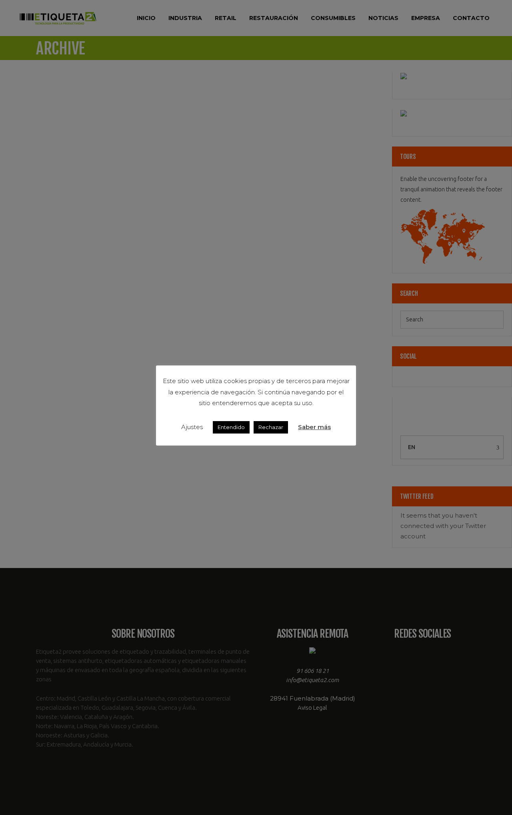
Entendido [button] (231, 427)
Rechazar (270, 427)
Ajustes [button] (192, 427)
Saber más (314, 427)
